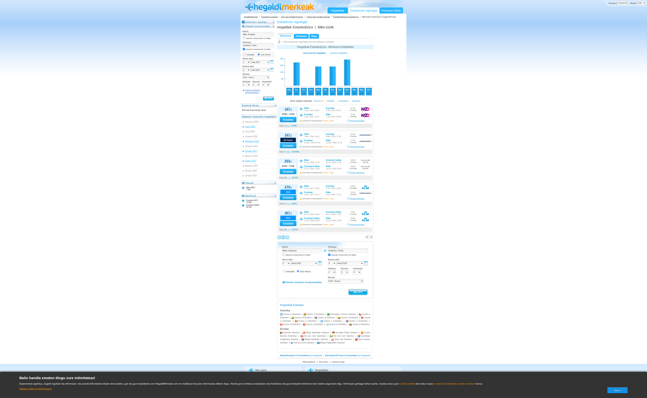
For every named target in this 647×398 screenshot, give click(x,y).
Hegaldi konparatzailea (257, 26)
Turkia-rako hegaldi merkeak (318, 17)
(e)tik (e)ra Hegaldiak (301, 355)
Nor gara (261, 370)
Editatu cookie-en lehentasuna (35, 388)
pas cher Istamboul (315, 336)
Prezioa (317, 101)
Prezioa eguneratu (356, 121)
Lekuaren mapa (338, 362)
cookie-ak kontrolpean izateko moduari (454, 383)
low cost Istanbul (343, 336)
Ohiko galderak (309, 362)
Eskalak (330, 101)
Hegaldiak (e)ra (295, 27)
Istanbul (291, 332)
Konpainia (343, 101)
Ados (617, 390)
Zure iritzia (323, 362)
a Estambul (292, 314)
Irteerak (249, 183)
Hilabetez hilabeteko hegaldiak (258, 116)
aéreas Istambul (343, 314)
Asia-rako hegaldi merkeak (292, 17)
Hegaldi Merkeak (251, 17)
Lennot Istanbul (304, 343)
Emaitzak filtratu (250, 105)
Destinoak (250, 195)
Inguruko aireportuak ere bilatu (258, 38)
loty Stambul (343, 339)
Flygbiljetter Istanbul (332, 343)
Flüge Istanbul (346, 332)
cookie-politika (407, 383)
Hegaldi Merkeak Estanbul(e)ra (346, 17)
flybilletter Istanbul (317, 332)
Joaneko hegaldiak (338, 53)
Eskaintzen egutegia (363, 10)
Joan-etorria (265, 55)
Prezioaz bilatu (391, 10)
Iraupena (356, 101)
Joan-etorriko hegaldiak (314, 53)
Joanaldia (250, 55)
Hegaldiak (337, 10)
